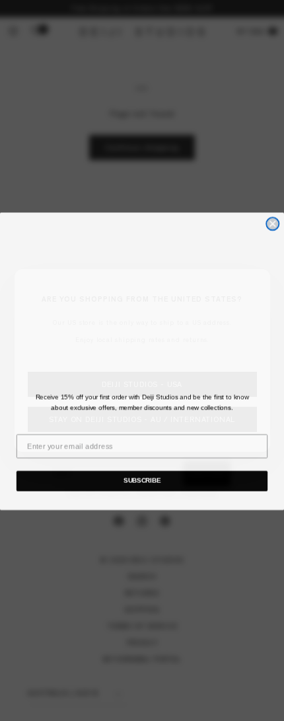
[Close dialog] (272, 222)
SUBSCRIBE (142, 480)
